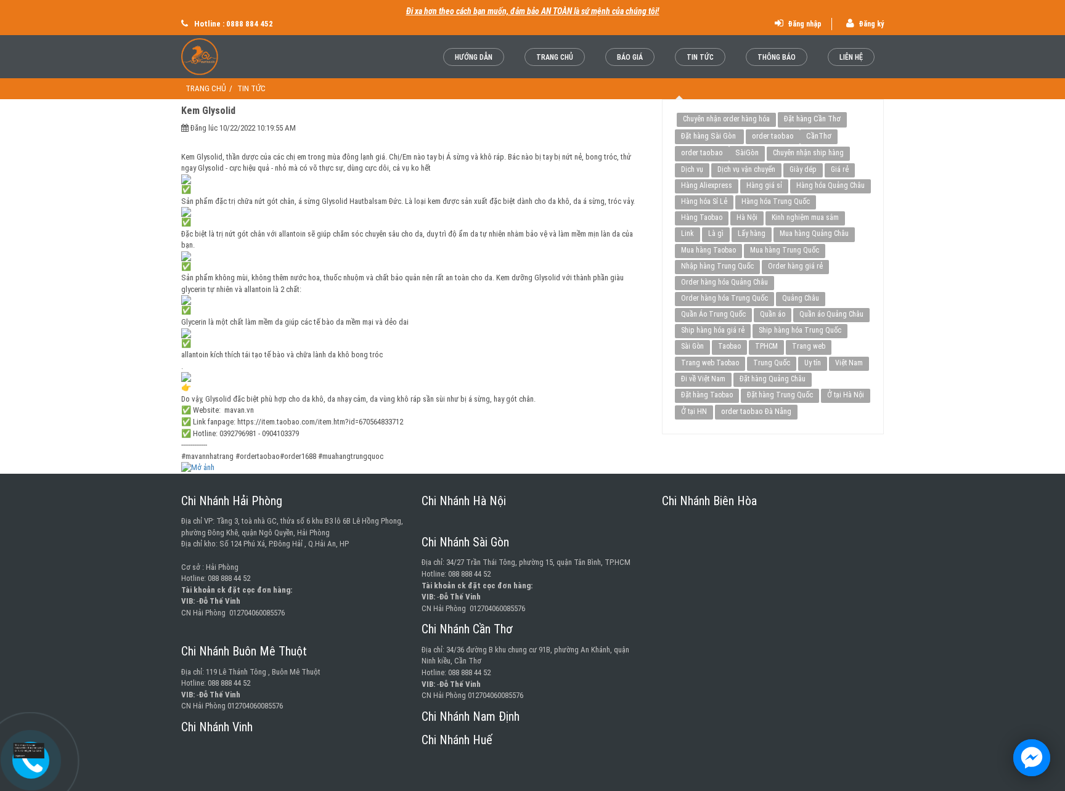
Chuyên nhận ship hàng (808, 152)
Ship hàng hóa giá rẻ (713, 330)
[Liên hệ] (31, 750)
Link (687, 233)
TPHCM (766, 346)
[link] (412, 468)
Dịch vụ (692, 169)
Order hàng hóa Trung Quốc (724, 298)
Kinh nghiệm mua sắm (805, 217)
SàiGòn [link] (747, 152)
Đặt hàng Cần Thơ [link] (812, 118)
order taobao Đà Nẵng (756, 411)
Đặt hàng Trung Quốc (780, 395)
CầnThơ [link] (818, 135)
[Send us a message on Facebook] (1031, 757)
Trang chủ (554, 57)
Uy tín (812, 363)
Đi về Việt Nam (703, 379)
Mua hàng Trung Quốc (784, 250)
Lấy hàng (751, 233)
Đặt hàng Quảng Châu (773, 379)
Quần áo (772, 314)
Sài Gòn (692, 346)
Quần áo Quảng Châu (831, 314)
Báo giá (630, 57)
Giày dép (803, 169)
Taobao (729, 346)
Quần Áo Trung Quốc (713, 314)
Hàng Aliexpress (706, 185)
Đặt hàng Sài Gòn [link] (709, 135)
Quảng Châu (800, 298)
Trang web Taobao (710, 363)
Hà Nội (747, 217)
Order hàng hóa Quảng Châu (724, 282)
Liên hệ (851, 57)
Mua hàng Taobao (708, 250)
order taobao (773, 135)
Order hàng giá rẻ (795, 266)
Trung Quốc (771, 363)
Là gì (716, 233)
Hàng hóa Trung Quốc (775, 201)
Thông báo (776, 57)
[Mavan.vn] (232, 56)
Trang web (808, 346)
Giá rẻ (840, 169)
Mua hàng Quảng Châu (814, 233)
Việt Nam (849, 363)
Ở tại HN (694, 411)
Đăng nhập (804, 24)
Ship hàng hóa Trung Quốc (800, 330)
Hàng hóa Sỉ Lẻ (704, 201)
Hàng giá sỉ (764, 185)
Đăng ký (870, 24)
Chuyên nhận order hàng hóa (726, 119)
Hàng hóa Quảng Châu (830, 185)
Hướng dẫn (473, 57)
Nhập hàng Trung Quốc (717, 266)
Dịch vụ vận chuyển (746, 169)
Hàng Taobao (701, 217)
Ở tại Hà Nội (845, 395)
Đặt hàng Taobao (707, 395)
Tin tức (700, 57)
